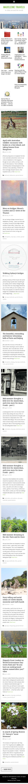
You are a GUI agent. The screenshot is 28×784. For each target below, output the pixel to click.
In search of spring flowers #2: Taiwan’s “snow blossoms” (14, 737)
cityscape (13, 240)
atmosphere (7, 240)
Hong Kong (12, 629)
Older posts (6, 772)
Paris (4, 367)
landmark (6, 178)
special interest (19, 178)
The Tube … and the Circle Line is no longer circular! (7, 75)
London (18, 240)
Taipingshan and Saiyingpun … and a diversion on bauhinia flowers (20, 60)
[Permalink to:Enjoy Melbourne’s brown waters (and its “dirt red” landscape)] (7, 37)
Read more (17, 175)
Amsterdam (7, 432)
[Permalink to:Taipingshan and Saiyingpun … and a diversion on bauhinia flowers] (21, 53)
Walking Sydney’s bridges (13, 276)
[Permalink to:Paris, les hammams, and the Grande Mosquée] (21, 83)
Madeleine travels (14, 7)
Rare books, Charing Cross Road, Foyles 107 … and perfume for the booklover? (21, 44)
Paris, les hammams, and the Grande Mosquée (21, 89)
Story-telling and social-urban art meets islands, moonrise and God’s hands (13, 603)
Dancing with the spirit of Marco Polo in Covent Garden (20, 75)
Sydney (4, 302)
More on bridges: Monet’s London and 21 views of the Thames (14, 214)
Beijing (12, 365)
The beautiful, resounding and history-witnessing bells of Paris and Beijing (13, 339)
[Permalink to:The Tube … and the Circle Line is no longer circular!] (7, 69)
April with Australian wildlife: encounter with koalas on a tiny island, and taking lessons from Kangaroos (14, 148)
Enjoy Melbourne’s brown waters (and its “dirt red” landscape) (7, 44)
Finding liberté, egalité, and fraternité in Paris (6, 59)
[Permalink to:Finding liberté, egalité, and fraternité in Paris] (7, 53)
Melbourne (12, 178)
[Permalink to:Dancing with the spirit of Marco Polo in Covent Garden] (21, 68)
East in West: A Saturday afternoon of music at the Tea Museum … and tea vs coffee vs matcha (7, 105)
